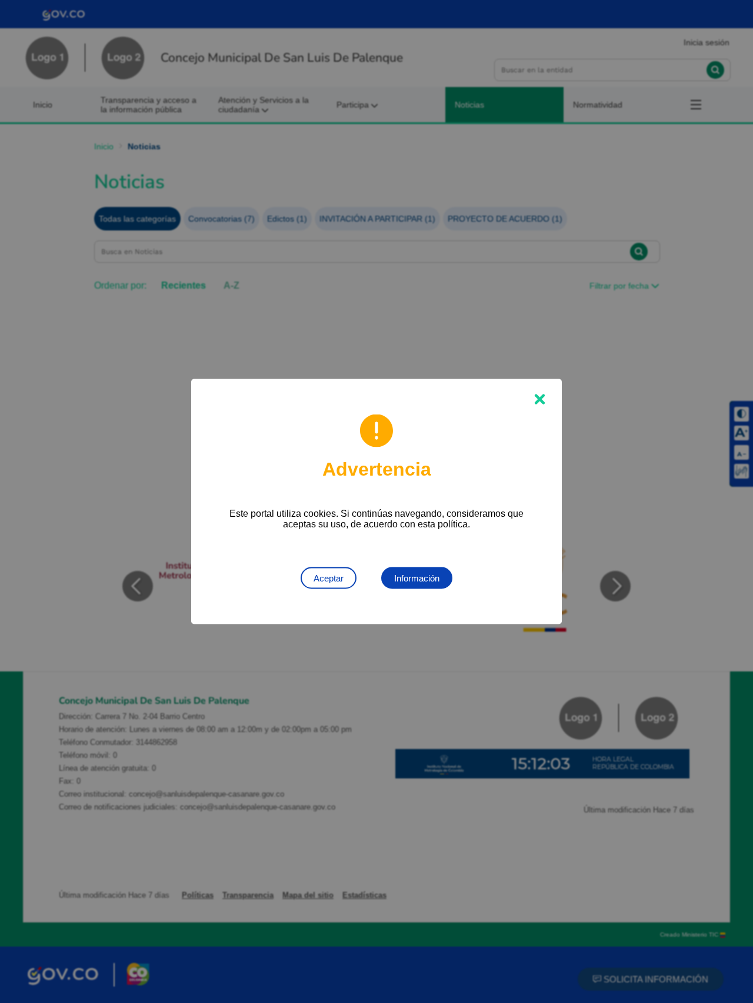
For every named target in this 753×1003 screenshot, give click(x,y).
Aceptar (329, 578)
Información (416, 578)
